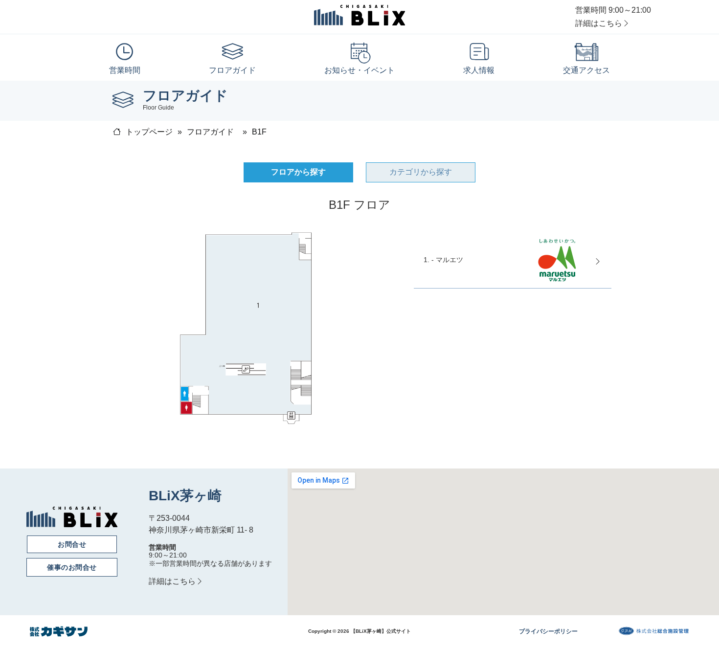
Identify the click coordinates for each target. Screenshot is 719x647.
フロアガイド (210, 132)
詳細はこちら (598, 23)
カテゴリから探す (420, 172)
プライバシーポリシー (548, 631)
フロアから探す (298, 172)
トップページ (149, 132)
